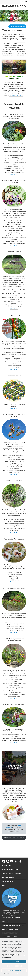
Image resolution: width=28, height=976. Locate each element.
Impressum (23, 973)
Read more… (14, 308)
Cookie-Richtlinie (6, 973)
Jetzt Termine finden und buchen (17, 26)
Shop (3, 885)
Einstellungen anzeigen (14, 970)
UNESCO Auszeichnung (10, 929)
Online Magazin (7, 881)
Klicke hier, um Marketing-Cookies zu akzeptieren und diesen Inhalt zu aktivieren (14, 66)
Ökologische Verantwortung (12, 925)
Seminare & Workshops (10, 869)
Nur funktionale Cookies (14, 966)
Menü (26, 2)
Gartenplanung (8, 877)
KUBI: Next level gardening (12, 873)
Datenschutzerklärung (15, 973)
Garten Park (6, 866)
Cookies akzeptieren (14, 961)
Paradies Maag (14, 6)
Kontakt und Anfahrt (10, 933)
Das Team (5, 921)
